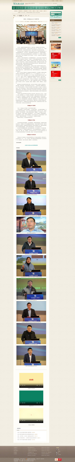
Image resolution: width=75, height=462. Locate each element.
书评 (22, 7)
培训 (33, 7)
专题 (20, 7)
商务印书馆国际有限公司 (31, 447)
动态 (18, 7)
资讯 (14, 7)
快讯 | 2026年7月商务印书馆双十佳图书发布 (24, 439)
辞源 (54, 16)
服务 (36, 7)
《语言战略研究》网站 (31, 452)
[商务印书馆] (61, 8)
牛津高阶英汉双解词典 (29, 12)
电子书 (29, 8)
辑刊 (22, 8)
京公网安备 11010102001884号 (31, 458)
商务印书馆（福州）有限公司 (45, 455)
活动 (25, 7)
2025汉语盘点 (53, 59)
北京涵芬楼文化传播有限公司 (45, 453)
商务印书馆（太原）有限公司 (45, 450)
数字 (25, 8)
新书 (17, 8)
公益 (30, 7)
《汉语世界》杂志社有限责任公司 (32, 450)
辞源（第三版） (23, 12)
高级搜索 (60, 14)
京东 (47, 7)
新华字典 (34, 12)
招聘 (41, 8)
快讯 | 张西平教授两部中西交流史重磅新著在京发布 (26, 434)
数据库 (31, 8)
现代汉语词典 (38, 12)
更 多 (59, 37)
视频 (26, 15)
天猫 (45, 8)
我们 (36, 8)
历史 (43, 8)
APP (33, 8)
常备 (18, 8)
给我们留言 (60, 5)
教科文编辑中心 (16, 450)
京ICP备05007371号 (16, 458)
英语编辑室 (15, 452)
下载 (41, 7)
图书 (14, 8)
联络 (43, 7)
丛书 (20, 8)
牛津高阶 (57, 16)
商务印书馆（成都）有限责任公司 (32, 453)
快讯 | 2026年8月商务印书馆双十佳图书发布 (24, 432)
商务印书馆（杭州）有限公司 (45, 447)
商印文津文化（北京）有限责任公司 (46, 452)
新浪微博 (59, 451)
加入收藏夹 (59, 454)
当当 (49, 8)
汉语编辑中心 (15, 447)
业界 (17, 7)
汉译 (59, 17)
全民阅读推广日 (53, 50)
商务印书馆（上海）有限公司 (32, 455)
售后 (39, 7)
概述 (39, 8)
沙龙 (28, 7)
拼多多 (48, 8)
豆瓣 (58, 449)
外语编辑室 (15, 453)
